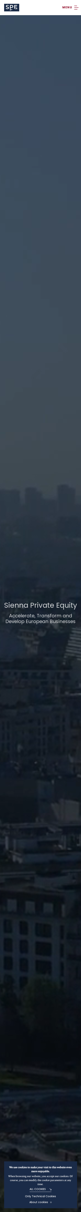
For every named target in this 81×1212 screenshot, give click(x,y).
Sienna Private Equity (11, 7)
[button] (70, 7)
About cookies (38, 1202)
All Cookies (38, 1189)
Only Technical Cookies (40, 1196)
